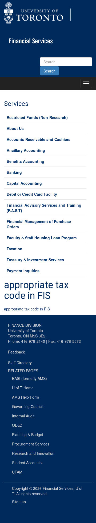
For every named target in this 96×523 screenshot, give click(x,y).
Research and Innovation (33, 453)
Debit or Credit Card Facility (32, 194)
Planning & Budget (27, 434)
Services (16, 103)
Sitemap (19, 501)
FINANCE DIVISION (25, 325)
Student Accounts (27, 462)
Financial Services (58, 488)
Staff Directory (20, 362)
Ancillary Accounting (26, 150)
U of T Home (23, 387)
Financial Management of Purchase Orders (39, 224)
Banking (14, 172)
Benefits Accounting (25, 161)
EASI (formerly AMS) (29, 378)
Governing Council (27, 406)
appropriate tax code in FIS (27, 309)
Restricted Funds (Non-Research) (37, 117)
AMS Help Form (25, 397)
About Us (15, 128)
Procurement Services (30, 444)
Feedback (16, 352)
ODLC (17, 425)
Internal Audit (23, 415)
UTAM (17, 472)
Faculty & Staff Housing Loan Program (42, 237)
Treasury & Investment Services (35, 259)
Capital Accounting (24, 183)
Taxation (14, 248)
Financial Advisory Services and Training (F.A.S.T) (44, 207)
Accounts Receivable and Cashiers (38, 139)
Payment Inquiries (23, 270)
